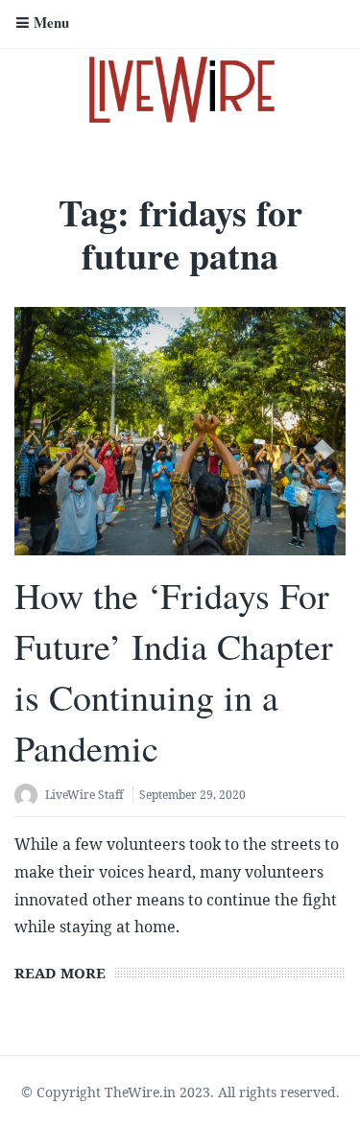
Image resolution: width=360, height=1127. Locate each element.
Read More (60, 972)
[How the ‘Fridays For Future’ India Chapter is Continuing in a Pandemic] (180, 431)
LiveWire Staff (84, 795)
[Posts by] (29, 797)
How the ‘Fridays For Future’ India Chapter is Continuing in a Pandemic (173, 672)
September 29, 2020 (192, 795)
